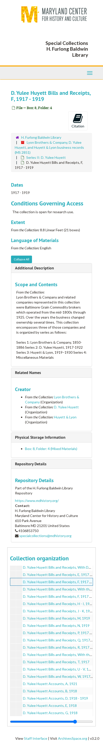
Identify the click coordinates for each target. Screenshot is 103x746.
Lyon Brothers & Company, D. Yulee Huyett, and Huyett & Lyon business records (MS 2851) (49, 147)
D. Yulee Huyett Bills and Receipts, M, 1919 (56, 618)
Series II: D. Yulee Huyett (46, 157)
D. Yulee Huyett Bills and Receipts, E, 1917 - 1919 (61, 574)
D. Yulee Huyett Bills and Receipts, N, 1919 (56, 625)
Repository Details (30, 464)
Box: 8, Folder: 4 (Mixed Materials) (51, 448)
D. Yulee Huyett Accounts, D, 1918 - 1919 (55, 698)
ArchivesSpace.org (72, 738)
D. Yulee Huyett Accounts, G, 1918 (50, 713)
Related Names (28, 372)
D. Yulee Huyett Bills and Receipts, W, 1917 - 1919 (62, 676)
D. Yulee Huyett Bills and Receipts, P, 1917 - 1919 (61, 633)
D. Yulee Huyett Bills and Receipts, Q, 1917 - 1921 (62, 640)
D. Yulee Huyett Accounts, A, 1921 (50, 684)
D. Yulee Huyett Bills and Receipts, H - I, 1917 (58, 604)
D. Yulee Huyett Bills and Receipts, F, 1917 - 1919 (61, 582)
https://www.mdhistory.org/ (37, 500)
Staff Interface (35, 738)
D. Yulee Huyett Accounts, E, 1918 (50, 705)
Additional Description (34, 268)
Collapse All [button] (21, 259)
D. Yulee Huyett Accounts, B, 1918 (50, 691)
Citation (78, 126)
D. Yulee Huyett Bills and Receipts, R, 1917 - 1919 (61, 647)
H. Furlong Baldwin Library (41, 137)
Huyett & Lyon (65, 417)
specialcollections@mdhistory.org (45, 536)
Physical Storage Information (40, 437)
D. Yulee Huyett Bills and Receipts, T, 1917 (56, 662)
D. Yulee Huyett (66, 407)
